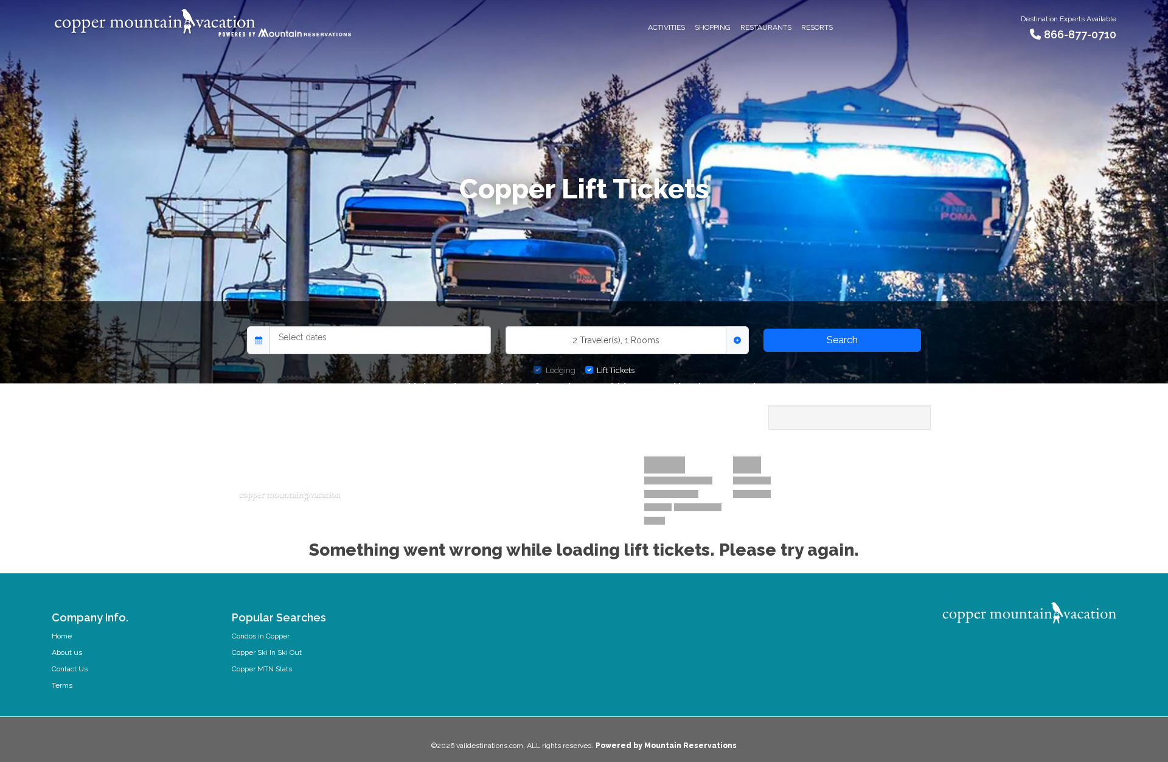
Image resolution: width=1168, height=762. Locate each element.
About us (67, 652)
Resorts (817, 27)
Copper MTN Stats (262, 669)
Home (62, 636)
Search (842, 340)
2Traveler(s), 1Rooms (615, 340)
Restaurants (765, 27)
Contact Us (70, 669)
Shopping (713, 27)
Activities (666, 27)
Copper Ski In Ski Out (267, 652)
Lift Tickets (615, 370)
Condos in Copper (261, 636)
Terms (62, 685)
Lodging (560, 370)
